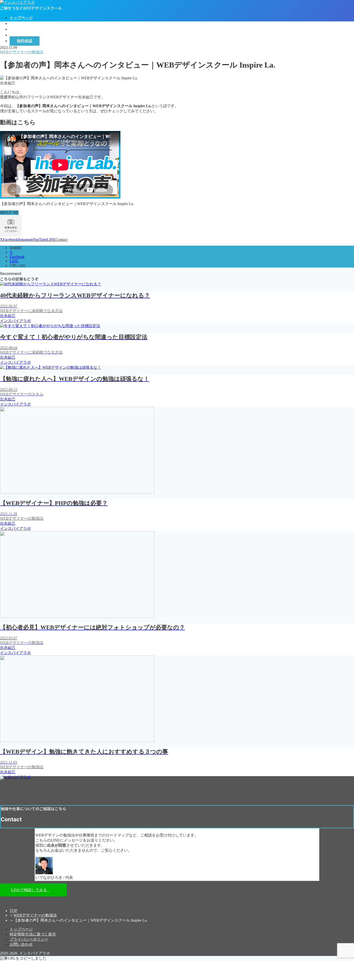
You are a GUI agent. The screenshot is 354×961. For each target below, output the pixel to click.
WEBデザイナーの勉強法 (35, 915)
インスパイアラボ (25, 35)
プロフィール (21, 23)
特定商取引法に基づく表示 (33, 934)
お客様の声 (19, 29)
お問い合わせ (21, 944)
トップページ (21, 18)
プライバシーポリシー (29, 939)
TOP (13, 911)
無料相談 (24, 41)
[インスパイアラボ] (17, 2)
